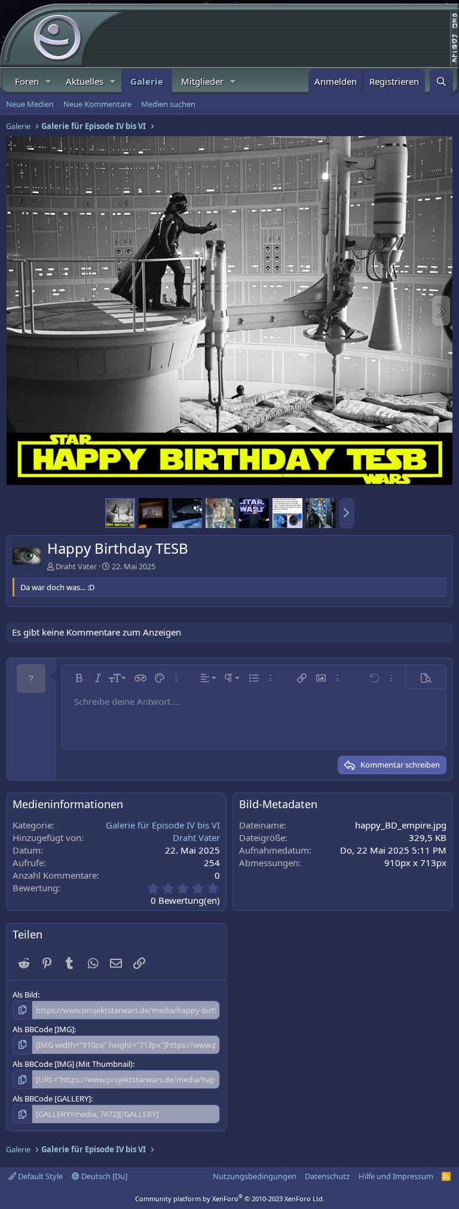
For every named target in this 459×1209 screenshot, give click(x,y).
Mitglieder (202, 81)
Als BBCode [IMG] (43, 1029)
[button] (48, 81)
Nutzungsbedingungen (254, 1176)
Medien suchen (168, 104)
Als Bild (25, 994)
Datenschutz (327, 1176)
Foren (27, 81)
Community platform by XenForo (230, 1198)
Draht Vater (76, 566)
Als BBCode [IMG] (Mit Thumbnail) (73, 1063)
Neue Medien (30, 104)
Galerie (146, 81)
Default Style (39, 1176)
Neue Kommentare (97, 104)
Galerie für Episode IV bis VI (163, 825)
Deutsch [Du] (103, 1176)
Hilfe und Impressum (396, 1176)
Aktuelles (84, 81)
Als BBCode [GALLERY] (52, 1098)
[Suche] (441, 81)
